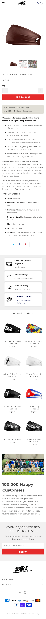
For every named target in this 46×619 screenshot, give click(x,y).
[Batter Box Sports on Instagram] (25, 593)
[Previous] (4, 35)
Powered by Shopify (32, 614)
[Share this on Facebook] (19, 244)
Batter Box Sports (18, 614)
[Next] (42, 35)
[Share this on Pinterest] (25, 244)
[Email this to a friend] (31, 244)
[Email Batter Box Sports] (21, 593)
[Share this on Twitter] (13, 244)
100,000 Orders (24, 296)
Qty (3, 86)
